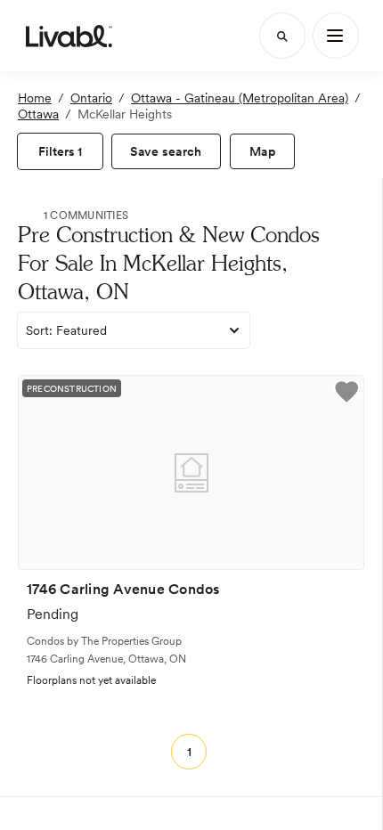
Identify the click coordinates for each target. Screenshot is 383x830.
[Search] (282, 35)
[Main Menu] (336, 35)
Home (35, 98)
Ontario (91, 98)
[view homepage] (69, 35)
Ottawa (38, 114)
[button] (346, 394)
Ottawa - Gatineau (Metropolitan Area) (239, 98)
